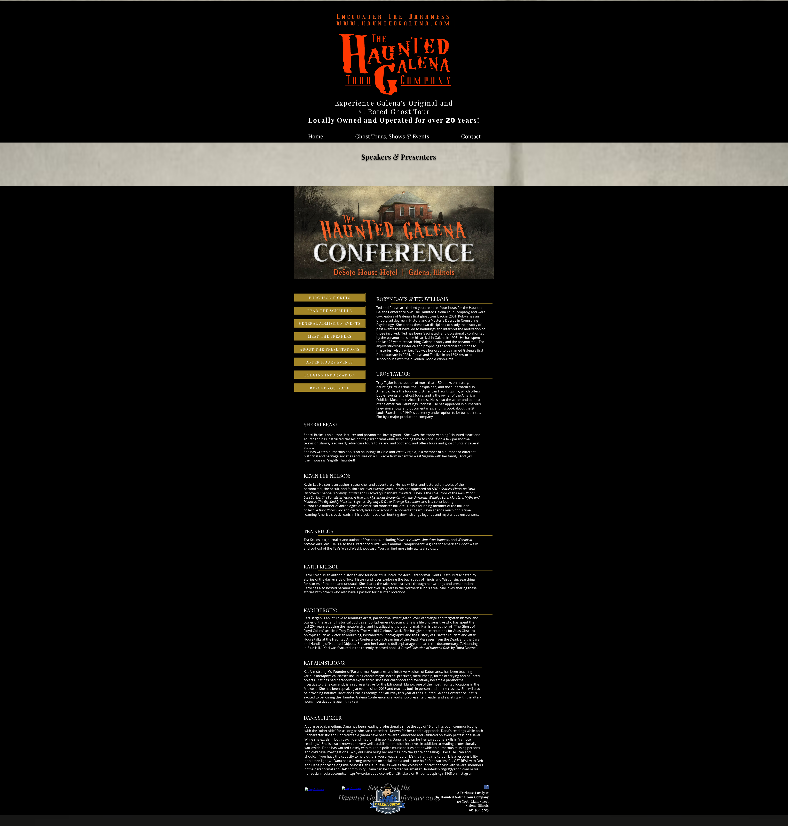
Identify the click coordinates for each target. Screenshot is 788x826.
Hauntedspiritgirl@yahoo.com (446, 769)
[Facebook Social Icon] (486, 787)
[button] (392, 136)
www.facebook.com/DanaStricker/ (384, 773)
